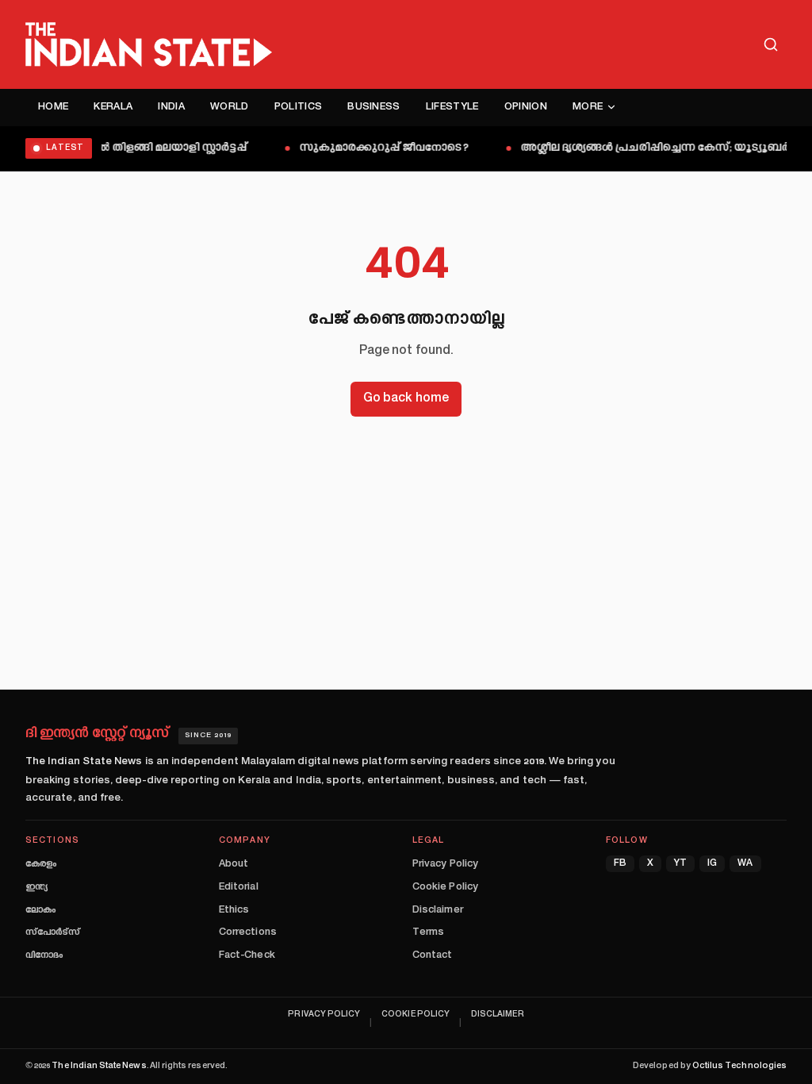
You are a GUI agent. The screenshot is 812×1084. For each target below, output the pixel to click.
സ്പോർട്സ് (52, 932)
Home (53, 107)
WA (745, 864)
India (171, 107)
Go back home (406, 399)
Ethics (234, 910)
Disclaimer (437, 910)
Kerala (113, 107)
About (233, 864)
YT (680, 864)
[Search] (771, 44)
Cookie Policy (445, 887)
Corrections (248, 932)
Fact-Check (247, 955)
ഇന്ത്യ (36, 887)
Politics (298, 107)
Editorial (239, 887)
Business (373, 107)
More (588, 107)
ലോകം (40, 910)
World (229, 107)
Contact (432, 955)
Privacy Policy (445, 864)
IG (712, 864)
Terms (428, 932)
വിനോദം (44, 955)
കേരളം (40, 864)
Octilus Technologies (739, 1066)
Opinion (525, 107)
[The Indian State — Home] (148, 44)
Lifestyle (452, 107)
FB (620, 864)
